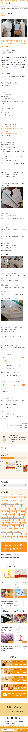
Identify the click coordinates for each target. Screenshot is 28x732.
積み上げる (4, 525)
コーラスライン (17, 506)
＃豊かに (15, 536)
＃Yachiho (9, 531)
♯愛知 (12, 503)
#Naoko (8, 494)
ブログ (6, 8)
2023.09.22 (10, 52)
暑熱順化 (17, 520)
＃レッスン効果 (17, 534)
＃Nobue (22, 528)
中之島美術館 (11, 514)
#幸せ (3, 500)
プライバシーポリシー (11, 723)
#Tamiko (14, 494)
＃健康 (24, 534)
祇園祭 (23, 522)
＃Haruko (4, 528)
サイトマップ (21, 723)
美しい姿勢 (11, 525)
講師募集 (21, 721)
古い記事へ (4, 448)
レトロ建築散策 (21, 511)
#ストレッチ (4, 497)
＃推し (3, 536)
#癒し (7, 500)
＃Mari (16, 528)
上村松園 (4, 514)
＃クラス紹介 (17, 531)
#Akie (3, 494)
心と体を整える (5, 520)
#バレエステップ (13, 497)
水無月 (22, 520)
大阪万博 (11, 517)
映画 (12, 520)
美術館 (17, 525)
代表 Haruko (15, 8)
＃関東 (20, 536)
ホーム (2, 8)
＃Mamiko (10, 528)
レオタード (13, 511)
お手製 (3, 506)
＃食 (25, 536)
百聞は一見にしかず (15, 522)
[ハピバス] (5, 3)
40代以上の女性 (5, 503)
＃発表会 (9, 536)
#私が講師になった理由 (16, 500)
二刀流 (17, 514)
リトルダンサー (5, 511)
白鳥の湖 (7, 522)
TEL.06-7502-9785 (14, 711)
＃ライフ (10, 534)
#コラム (20, 494)
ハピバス (13, 508)
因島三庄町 (4, 517)
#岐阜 (25, 497)
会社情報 (7, 721)
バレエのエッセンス (21, 508)
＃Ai (22, 525)
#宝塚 (20, 497)
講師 (10, 8)
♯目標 (17, 503)
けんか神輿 (9, 506)
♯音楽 (21, 503)
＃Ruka (3, 531)
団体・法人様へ (14, 721)
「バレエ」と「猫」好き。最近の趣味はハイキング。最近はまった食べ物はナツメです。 (17, 439)
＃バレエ (4, 534)
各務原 (22, 514)
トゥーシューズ (5, 508)
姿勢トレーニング (19, 517)
